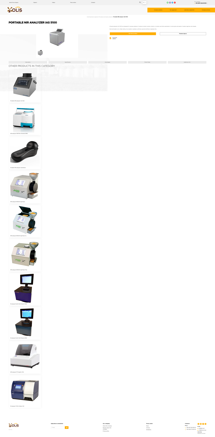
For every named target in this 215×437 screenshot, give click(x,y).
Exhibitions (148, 429)
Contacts (93, 2)
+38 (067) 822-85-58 (200, 3)
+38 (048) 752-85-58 (191, 429)
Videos (53, 2)
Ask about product (133, 33)
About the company (13, 2)
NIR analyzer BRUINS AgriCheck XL (18, 235)
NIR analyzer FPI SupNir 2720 (17, 372)
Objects (35, 2)
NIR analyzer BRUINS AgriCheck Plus (18, 269)
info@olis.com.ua (202, 430)
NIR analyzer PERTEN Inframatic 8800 (19, 133)
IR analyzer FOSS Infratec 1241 (17, 406)
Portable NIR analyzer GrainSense (18, 167)
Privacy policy (106, 431)
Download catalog (114, 38)
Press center (73, 2)
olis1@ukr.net (201, 428)
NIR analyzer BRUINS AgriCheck (17, 201)
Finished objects (183, 33)
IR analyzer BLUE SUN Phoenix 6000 (18, 338)
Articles (148, 427)
